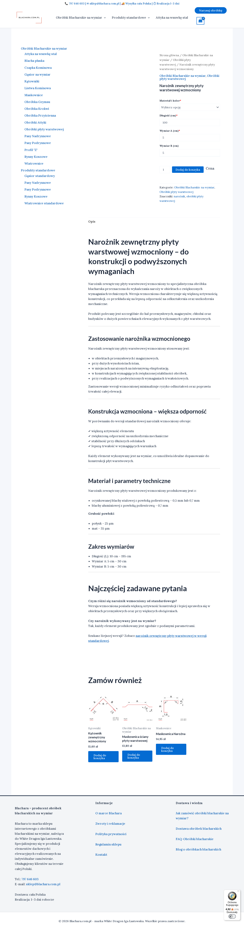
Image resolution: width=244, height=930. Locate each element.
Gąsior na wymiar (37, 74)
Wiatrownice (33, 164)
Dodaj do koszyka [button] (100, 756)
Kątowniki (31, 81)
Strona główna (169, 55)
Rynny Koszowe (36, 157)
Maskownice (33, 95)
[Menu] (238, 892)
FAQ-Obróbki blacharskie (194, 839)
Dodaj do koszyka (188, 169)
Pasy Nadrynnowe (37, 136)
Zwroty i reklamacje (110, 824)
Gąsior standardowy (39, 176)
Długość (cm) (169, 115)
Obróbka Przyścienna (40, 116)
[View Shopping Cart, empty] (200, 21)
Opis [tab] (91, 222)
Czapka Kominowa (38, 68)
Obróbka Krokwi (36, 109)
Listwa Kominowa (37, 88)
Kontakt (101, 855)
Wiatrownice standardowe (44, 203)
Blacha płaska (34, 61)
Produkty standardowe (129, 18)
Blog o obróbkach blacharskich (198, 849)
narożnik (179, 196)
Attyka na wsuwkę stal (172, 18)
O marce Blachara (108, 813)
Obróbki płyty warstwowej (44, 129)
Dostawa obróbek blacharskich (198, 829)
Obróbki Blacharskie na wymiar (79, 18)
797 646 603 (30, 879)
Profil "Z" (31, 150)
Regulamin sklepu (108, 844)
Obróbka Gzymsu (37, 102)
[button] (104, 17)
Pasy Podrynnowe (37, 143)
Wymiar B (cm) (169, 145)
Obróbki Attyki (35, 122)
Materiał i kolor (170, 100)
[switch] (232, 916)
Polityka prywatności (110, 834)
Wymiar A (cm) (170, 130)
